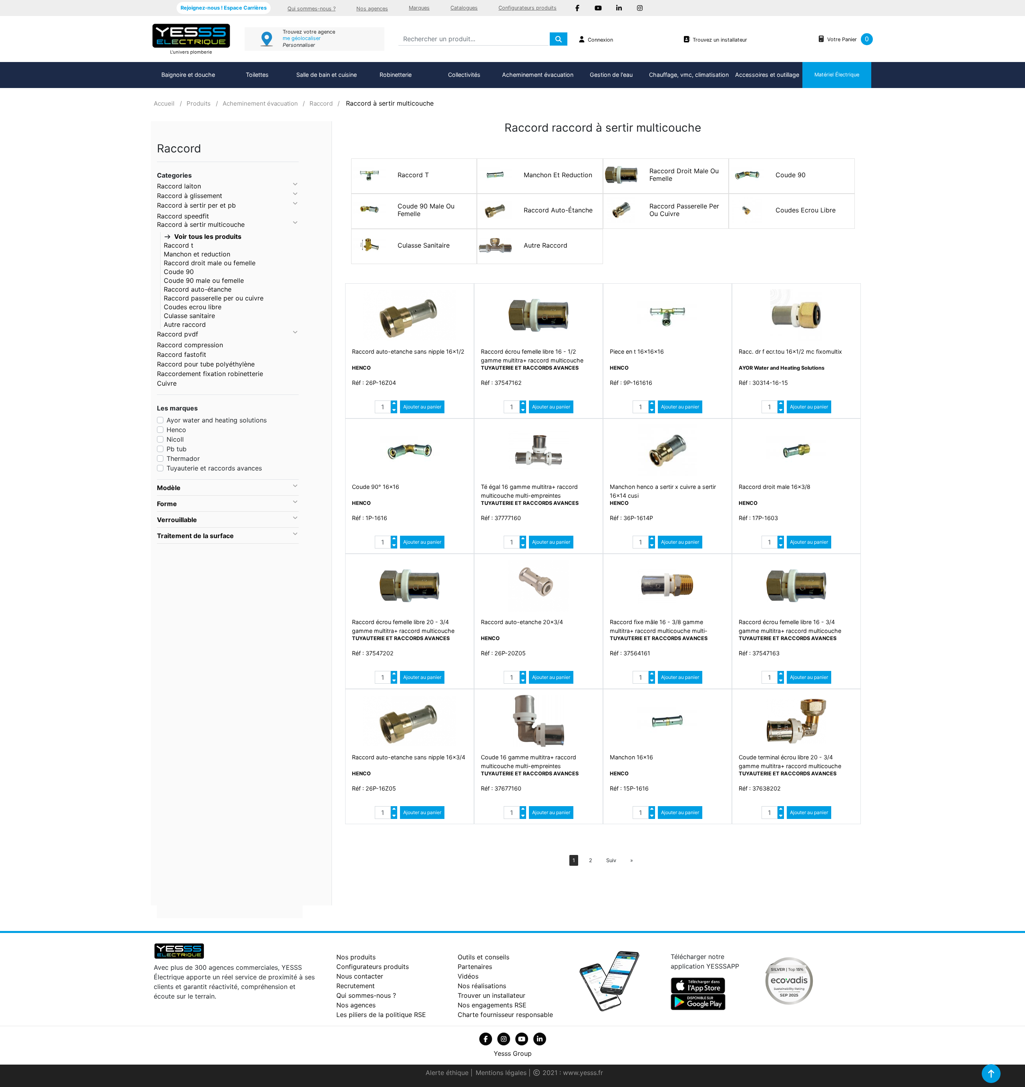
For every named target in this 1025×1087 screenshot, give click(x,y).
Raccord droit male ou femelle (209, 263)
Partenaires (475, 967)
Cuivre (167, 383)
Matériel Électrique (836, 75)
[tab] (228, 488)
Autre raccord (185, 324)
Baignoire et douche (188, 74)
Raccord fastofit (181, 354)
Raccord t (178, 245)
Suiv (611, 860)
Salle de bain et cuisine (326, 74)
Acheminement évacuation (537, 74)
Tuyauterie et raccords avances (214, 468)
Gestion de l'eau (611, 74)
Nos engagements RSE (492, 1005)
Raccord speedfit (183, 216)
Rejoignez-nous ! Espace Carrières (224, 8)
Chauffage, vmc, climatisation (689, 74)
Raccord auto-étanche (197, 289)
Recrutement (355, 986)
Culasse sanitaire (189, 316)
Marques (419, 8)
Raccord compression (190, 345)
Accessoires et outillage (767, 74)
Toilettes (257, 74)
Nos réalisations (482, 986)
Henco (176, 430)
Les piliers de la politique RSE (381, 1015)
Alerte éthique (448, 1073)
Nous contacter (359, 976)
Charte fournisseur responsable (505, 1015)
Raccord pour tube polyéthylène (206, 364)
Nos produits (356, 957)
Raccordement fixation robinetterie (210, 374)
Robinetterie (396, 74)
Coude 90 (179, 272)
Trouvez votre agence (309, 32)
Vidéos (468, 976)
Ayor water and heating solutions (217, 420)
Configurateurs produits (527, 8)
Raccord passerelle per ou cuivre (213, 298)
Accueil (164, 103)
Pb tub (177, 449)
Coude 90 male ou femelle (204, 280)
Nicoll (175, 439)
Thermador (183, 458)
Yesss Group (513, 1053)
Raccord (321, 103)
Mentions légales (502, 1073)
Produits (199, 103)
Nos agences (372, 9)
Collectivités (464, 74)
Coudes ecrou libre (192, 307)
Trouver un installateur (491, 995)
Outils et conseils (483, 957)
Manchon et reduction (197, 254)
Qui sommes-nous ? (311, 9)
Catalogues (464, 8)
